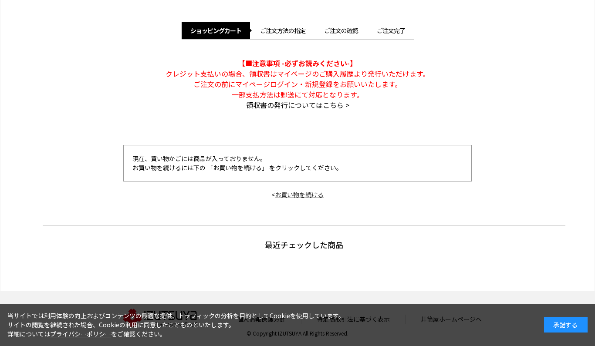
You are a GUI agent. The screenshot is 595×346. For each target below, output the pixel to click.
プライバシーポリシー (80, 333)
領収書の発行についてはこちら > (297, 105)
